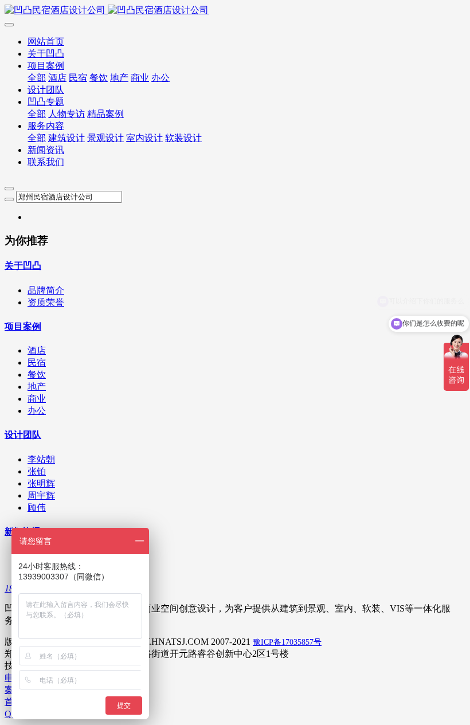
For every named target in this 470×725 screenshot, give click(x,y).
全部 (37, 78)
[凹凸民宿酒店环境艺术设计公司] (235, 11)
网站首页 (46, 41)
